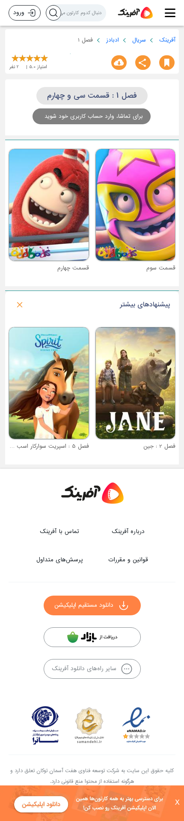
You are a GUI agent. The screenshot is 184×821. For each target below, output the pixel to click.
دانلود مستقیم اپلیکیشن (83, 605)
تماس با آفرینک (59, 531)
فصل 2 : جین (159, 446)
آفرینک (167, 40)
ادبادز (112, 40)
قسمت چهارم (73, 268)
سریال (139, 40)
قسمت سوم (160, 268)
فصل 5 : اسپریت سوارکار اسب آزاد (47, 446)
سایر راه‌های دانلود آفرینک (84, 668)
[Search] (53, 13)
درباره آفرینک (128, 531)
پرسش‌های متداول (59, 559)
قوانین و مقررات (128, 559)
